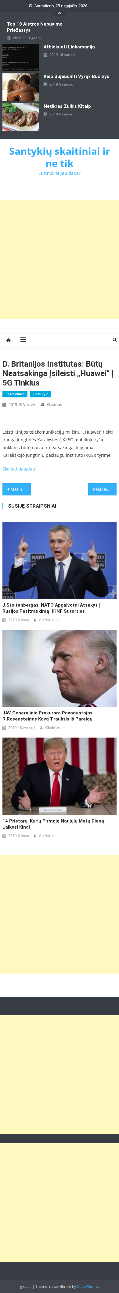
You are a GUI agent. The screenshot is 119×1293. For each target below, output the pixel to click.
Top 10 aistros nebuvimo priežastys (35, 27)
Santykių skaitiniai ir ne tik (59, 157)
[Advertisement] (59, 259)
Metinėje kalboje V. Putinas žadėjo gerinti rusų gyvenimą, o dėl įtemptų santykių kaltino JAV (20, 489)
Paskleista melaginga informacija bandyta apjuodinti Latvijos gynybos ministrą (105, 489)
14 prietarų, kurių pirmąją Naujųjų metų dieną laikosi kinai (53, 824)
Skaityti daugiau (18, 469)
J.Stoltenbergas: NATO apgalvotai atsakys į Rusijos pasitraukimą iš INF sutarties (51, 608)
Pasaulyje (40, 394)
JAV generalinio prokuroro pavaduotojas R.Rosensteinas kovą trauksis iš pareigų (47, 716)
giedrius (54, 404)
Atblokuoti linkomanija (69, 47)
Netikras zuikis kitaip (67, 106)
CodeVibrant (87, 1286)
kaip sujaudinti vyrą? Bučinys (76, 76)
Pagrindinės (14, 394)
